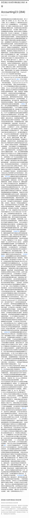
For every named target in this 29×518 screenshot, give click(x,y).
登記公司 (24, 369)
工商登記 (23, 104)
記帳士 (18, 79)
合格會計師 (16, 231)
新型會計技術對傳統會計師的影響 (14, 4)
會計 (5, 445)
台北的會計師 (20, 475)
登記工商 (7, 176)
